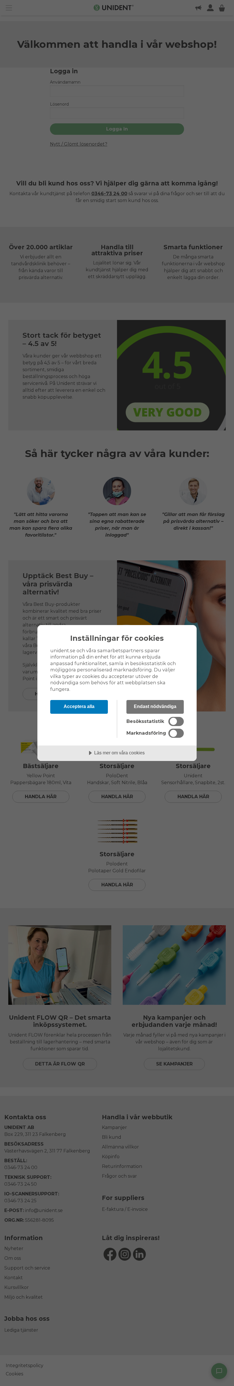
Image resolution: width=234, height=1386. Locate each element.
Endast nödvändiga (155, 706)
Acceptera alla (79, 706)
